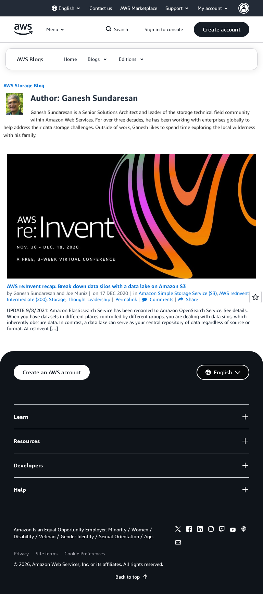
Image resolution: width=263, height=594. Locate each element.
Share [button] (191, 299)
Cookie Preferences (84, 553)
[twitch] (222, 530)
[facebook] (189, 530)
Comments (160, 299)
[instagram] (211, 530)
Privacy (21, 553)
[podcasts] (244, 530)
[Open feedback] (255, 297)
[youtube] (233, 530)
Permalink (126, 299)
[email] (178, 543)
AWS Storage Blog (23, 85)
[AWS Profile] (243, 8)
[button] (221, 29)
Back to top (127, 577)
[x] (178, 530)
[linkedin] (200, 530)
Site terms (47, 553)
